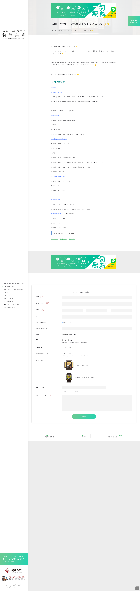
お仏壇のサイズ (40, 387)
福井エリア (72, 239)
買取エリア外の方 (9, 298)
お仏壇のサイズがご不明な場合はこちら (73, 391)
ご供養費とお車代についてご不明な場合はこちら (75, 342)
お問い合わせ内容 (43, 396)
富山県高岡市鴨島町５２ (58, 176)
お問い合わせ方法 (41, 322)
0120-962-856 (15, 559)
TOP (53, 30)
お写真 (37, 334)
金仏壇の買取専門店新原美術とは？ (14, 283)
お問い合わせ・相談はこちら (133, 21)
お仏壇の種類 (39, 361)
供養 (37, 340)
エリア (56, 239)
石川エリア (63, 239)
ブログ (6, 292)
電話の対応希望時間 (41, 328)
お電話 (39, 310)
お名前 (39, 297)
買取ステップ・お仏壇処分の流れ (13, 289)
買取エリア (7, 295)
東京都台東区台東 (58, 214)
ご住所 (37, 316)
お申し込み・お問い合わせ (11, 304)
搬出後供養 (39, 347)
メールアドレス (42, 303)
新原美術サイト (56, 115)
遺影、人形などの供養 (42, 353)
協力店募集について (9, 307)
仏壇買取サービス (9, 286)
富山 (52, 239)
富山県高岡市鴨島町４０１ (59, 139)
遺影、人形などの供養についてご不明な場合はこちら (76, 356)
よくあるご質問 (8, 301)
